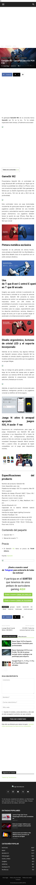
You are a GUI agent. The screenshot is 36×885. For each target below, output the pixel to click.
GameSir (10, 556)
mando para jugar (28, 609)
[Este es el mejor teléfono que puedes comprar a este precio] (6, 826)
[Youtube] (28, 792)
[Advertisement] (18, 26)
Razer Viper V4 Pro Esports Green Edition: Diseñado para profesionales (22, 643)
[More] (23, 74)
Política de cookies (27, 877)
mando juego (18, 609)
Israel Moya (6, 66)
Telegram (9, 570)
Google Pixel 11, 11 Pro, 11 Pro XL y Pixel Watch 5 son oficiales (23, 663)
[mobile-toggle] (3, 4)
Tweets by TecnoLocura (9, 777)
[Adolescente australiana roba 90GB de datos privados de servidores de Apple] (6, 835)
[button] (33, 4)
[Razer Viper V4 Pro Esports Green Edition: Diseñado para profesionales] (6, 643)
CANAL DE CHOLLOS (24, 595)
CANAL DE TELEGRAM (24, 600)
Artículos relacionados (9, 636)
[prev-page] (3, 670)
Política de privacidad (15, 877)
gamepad (12, 607)
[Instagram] (13, 792)
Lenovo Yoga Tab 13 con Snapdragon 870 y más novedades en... (23, 816)
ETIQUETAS (8, 46)
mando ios (10, 609)
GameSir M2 (26, 607)
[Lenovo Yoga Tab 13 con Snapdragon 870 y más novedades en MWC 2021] (6, 817)
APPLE (14, 46)
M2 (14, 548)
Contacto (18, 879)
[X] (23, 792)
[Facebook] (8, 792)
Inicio (2, 46)
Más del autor (22, 636)
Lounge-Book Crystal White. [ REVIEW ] (8, 629)
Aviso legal (5, 877)
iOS (31, 607)
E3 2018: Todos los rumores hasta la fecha (27, 629)
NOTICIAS (17, 57)
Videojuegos (23, 57)
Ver (17, 169)
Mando (4, 609)
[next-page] (6, 670)
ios (13, 57)
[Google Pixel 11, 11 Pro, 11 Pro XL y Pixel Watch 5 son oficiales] (6, 663)
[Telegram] (18, 792)
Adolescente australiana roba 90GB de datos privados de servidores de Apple (22, 834)
